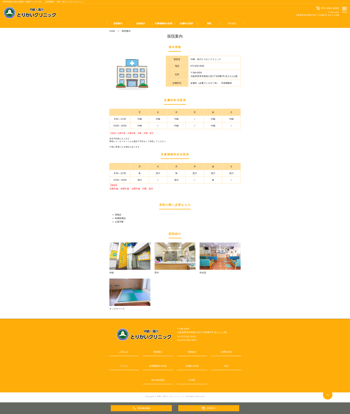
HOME (112, 31)
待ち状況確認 (157, 380)
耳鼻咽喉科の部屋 (163, 23)
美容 (209, 23)
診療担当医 (226, 352)
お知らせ (123, 352)
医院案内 (118, 23)
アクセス (232, 23)
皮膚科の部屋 (186, 23)
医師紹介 (140, 23)
